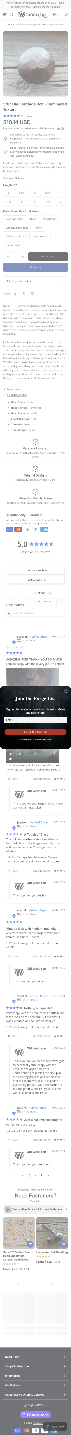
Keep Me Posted (35, 732)
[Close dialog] (66, 690)
